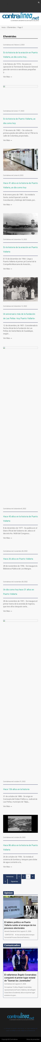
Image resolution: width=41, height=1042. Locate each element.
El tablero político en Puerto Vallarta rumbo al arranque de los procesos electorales (20, 925)
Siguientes (14, 881)
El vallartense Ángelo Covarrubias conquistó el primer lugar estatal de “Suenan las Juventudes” (20, 978)
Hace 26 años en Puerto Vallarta (18, 559)
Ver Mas (6, 77)
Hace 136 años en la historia (16, 789)
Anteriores (9, 876)
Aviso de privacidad (33, 1039)
